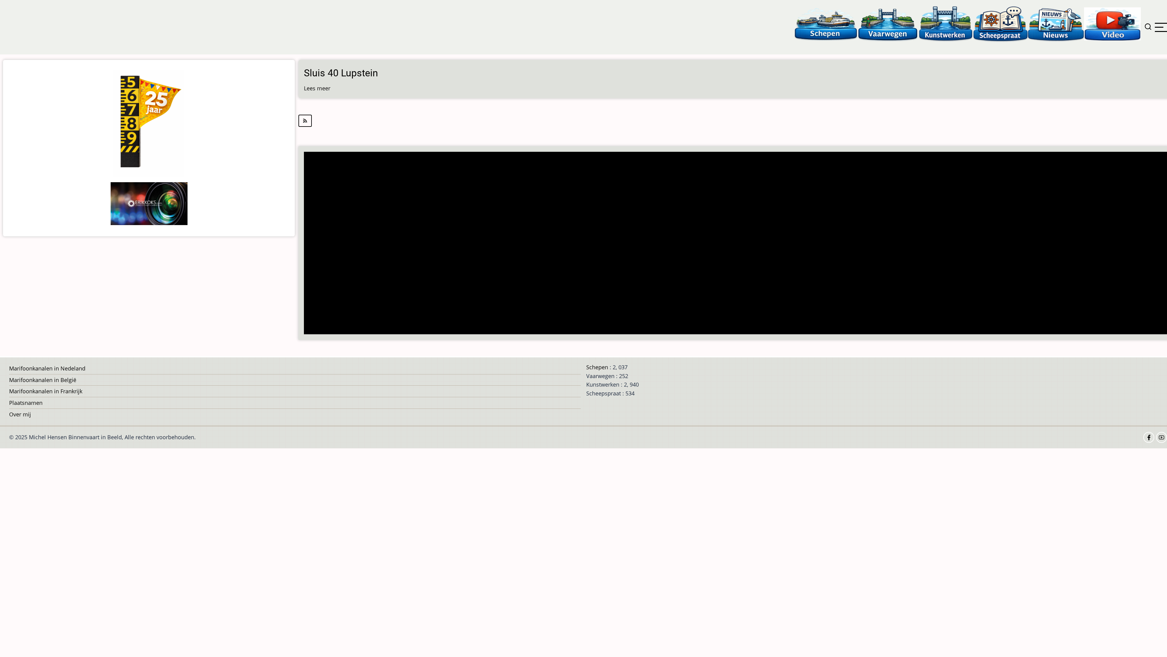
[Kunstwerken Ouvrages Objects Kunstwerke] (945, 23)
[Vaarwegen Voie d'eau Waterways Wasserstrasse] (888, 23)
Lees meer (317, 88)
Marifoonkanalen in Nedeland (47, 368)
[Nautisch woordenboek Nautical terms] (1000, 23)
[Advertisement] (488, 243)
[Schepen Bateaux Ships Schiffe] (826, 23)
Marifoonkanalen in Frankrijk (45, 391)
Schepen (597, 367)
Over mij (20, 414)
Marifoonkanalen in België (42, 380)
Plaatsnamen (26, 402)
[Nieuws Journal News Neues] (1056, 23)
